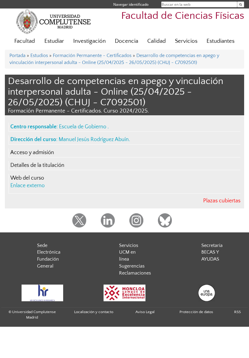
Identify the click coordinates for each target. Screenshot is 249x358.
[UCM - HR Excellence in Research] (42, 293)
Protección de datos (196, 312)
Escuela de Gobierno (83, 127)
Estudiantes (220, 41)
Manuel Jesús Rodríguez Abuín (94, 140)
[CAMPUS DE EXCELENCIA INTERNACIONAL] (124, 293)
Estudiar (54, 41)
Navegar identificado (130, 4)
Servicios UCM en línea (128, 252)
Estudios (39, 55)
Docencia (126, 41)
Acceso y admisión (32, 153)
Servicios (186, 41)
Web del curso (27, 178)
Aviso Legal (145, 312)
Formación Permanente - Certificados (92, 55)
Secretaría (212, 245)
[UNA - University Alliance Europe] (206, 293)
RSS (237, 312)
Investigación (89, 41)
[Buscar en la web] (240, 4)
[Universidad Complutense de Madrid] (53, 21)
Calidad (156, 41)
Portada (17, 55)
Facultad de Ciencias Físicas (182, 16)
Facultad (24, 41)
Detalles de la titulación (37, 165)
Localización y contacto (93, 312)
